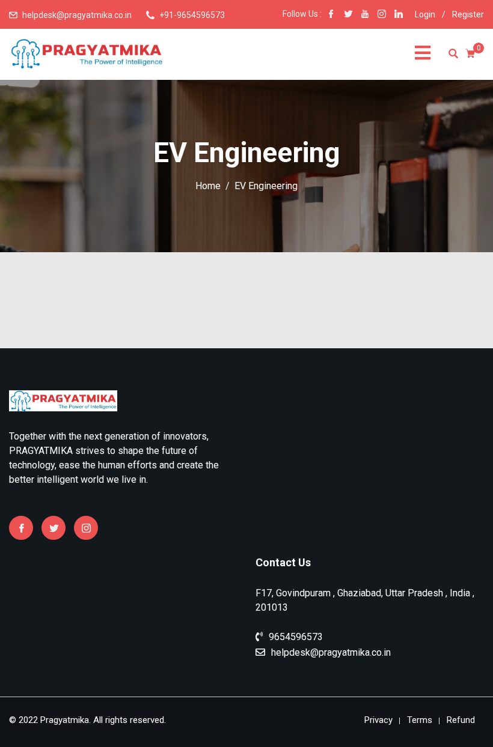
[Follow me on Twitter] (348, 15)
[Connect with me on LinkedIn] (398, 15)
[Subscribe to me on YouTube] (365, 15)
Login (425, 14)
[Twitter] (53, 528)
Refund (461, 720)
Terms (419, 720)
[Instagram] (86, 528)
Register (468, 14)
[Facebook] (21, 528)
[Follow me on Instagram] (382, 15)
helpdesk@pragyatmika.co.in (77, 15)
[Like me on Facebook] (331, 15)
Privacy (378, 720)
